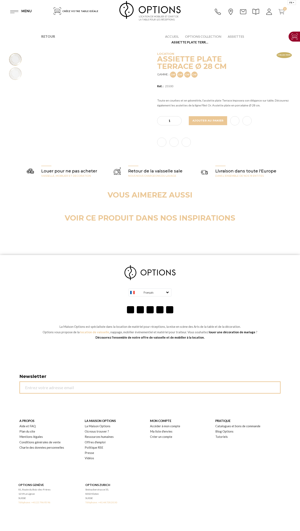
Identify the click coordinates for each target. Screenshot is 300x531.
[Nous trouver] (230, 11)
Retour (48, 36)
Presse (89, 453)
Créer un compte (161, 436)
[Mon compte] (269, 11)
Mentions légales (31, 436)
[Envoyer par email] (247, 120)
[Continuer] (275, 385)
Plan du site (27, 431)
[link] (161, 142)
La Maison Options (97, 426)
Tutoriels (221, 436)
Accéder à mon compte (165, 426)
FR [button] (290, 2)
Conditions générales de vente (40, 442)
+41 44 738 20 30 (107, 502)
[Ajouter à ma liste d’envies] (234, 120)
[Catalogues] (256, 11)
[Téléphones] (218, 11)
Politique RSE (94, 447)
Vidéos (89, 458)
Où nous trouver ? (97, 431)
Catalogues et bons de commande (237, 426)
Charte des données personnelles (41, 447)
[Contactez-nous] (243, 11)
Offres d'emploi (95, 442)
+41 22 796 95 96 (40, 502)
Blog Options (224, 431)
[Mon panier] (283, 11)
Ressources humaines (99, 436)
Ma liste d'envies (161, 431)
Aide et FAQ (27, 426)
